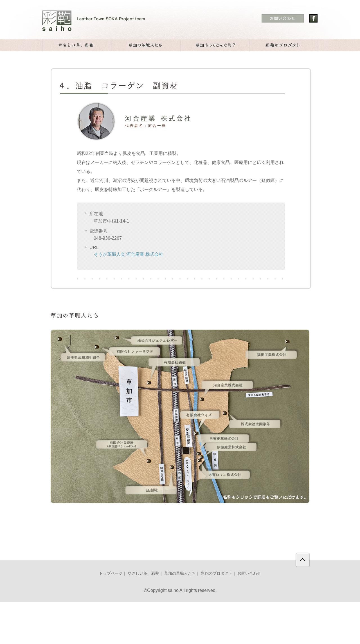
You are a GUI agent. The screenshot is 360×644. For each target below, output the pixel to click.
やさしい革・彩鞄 (76, 45)
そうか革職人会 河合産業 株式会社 (128, 254)
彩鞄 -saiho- (93, 20)
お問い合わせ (249, 573)
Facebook (313, 18)
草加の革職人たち (145, 45)
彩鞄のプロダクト (283, 45)
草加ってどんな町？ (214, 45)
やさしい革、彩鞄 (143, 573)
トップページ (111, 573)
